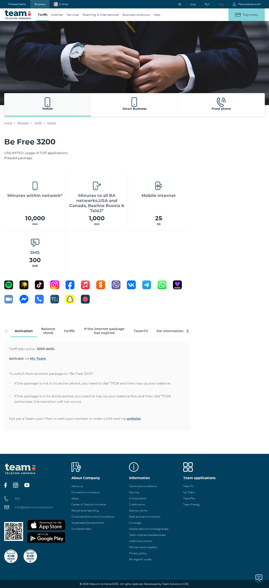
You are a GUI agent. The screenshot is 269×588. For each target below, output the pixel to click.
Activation (24, 331)
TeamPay (189, 498)
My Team (38, 359)
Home (8, 122)
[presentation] (6, 331)
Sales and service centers (144, 516)
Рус (207, 4)
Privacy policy (138, 553)
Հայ (193, 4)
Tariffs (38, 122)
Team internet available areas (147, 534)
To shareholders (81, 528)
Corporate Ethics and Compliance (92, 516)
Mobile (51, 122)
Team (18, 14)
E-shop (63, 4)
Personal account (249, 4)
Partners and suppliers (143, 547)
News (75, 498)
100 (17, 499)
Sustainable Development (87, 522)
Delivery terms (138, 510)
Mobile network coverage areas (149, 528)
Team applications (199, 478)
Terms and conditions (143, 486)
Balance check (48, 331)
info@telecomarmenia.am (34, 507)
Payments (250, 15)
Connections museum (85, 492)
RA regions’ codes (140, 559)
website (134, 419)
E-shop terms (137, 498)
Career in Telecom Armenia (88, 504)
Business (39, 4)
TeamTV (141, 331)
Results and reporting (85, 510)
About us (77, 486)
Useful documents (140, 541)
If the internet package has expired (104, 331)
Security (134, 492)
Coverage (135, 522)
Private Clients (17, 4)
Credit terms (137, 504)
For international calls (176, 331)
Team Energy (191, 504)
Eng (221, 4)
